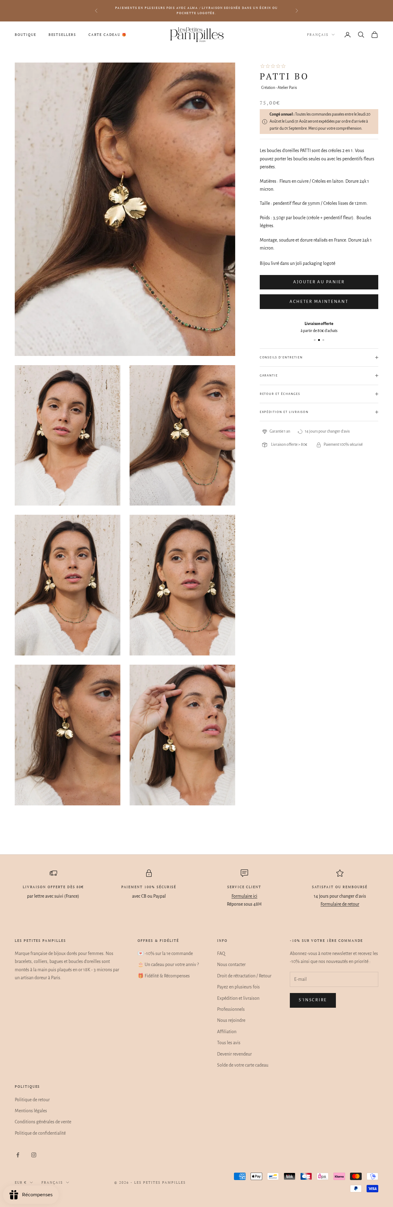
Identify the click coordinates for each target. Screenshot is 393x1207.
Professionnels (231, 1009)
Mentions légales (31, 1110)
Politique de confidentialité (40, 1133)
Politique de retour (32, 1099)
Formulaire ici (244, 896)
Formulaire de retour (340, 904)
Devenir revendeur (234, 1054)
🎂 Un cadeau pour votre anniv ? (168, 964)
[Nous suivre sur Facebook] (18, 1155)
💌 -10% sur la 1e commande (165, 953)
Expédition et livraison (238, 998)
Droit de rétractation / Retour (244, 975)
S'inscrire (313, 1000)
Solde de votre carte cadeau (242, 1065)
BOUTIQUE (25, 34)
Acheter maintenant (319, 301)
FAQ (221, 953)
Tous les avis (228, 1042)
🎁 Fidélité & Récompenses (164, 975)
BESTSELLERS (62, 34)
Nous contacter (231, 964)
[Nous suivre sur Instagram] (34, 1155)
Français (318, 34)
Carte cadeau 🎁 (107, 34)
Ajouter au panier (319, 282)
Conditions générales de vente (43, 1121)
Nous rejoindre (231, 1020)
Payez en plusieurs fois (238, 986)
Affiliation (226, 1031)
